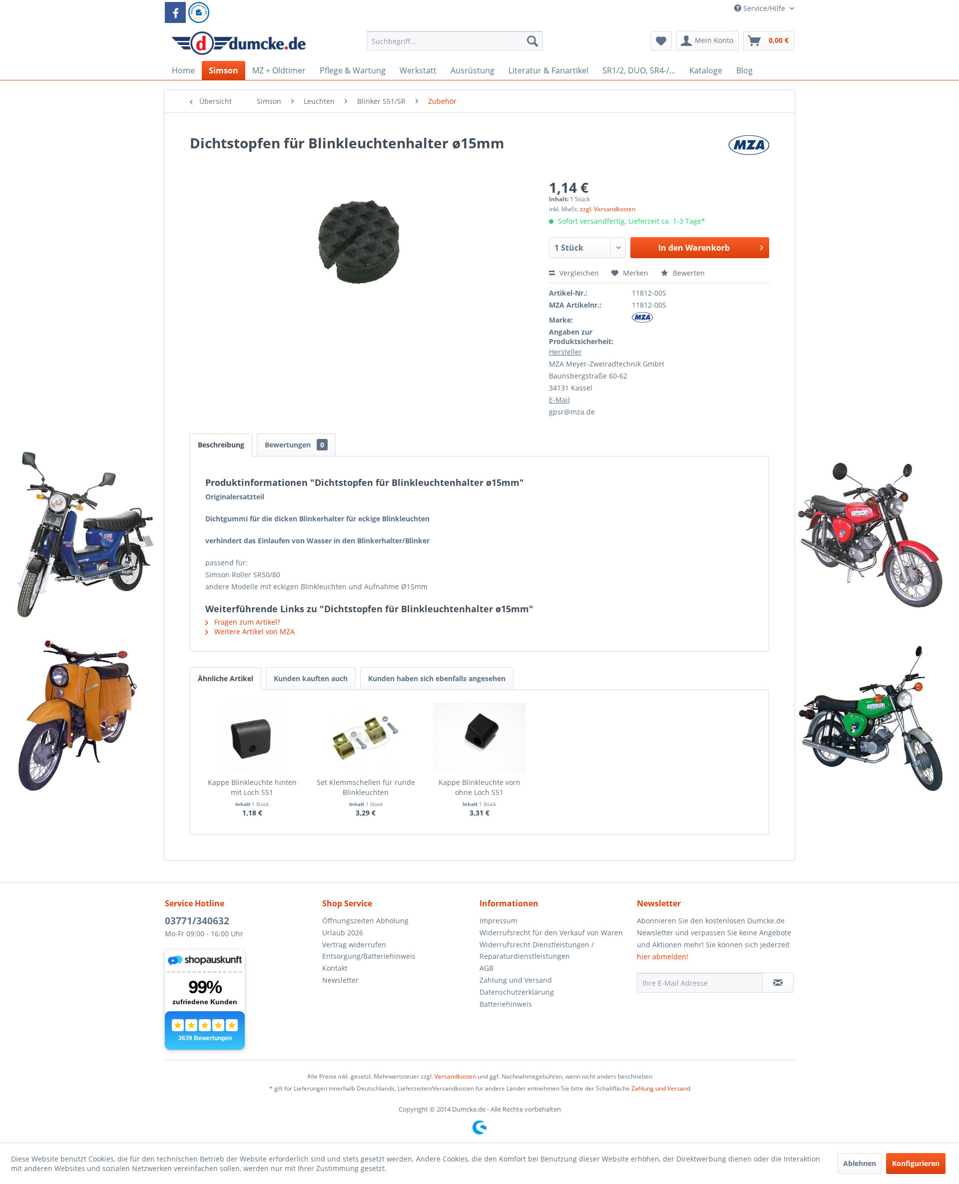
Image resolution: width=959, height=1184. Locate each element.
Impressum (498, 920)
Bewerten (688, 273)
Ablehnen (859, 1163)
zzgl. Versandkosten (607, 209)
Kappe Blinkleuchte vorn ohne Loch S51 (479, 787)
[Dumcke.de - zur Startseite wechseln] (238, 43)
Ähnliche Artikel (225, 678)
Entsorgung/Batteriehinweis (369, 956)
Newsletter (340, 980)
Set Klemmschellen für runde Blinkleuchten (366, 787)
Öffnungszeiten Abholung (365, 920)
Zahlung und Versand (516, 980)
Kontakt (335, 968)
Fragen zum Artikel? (246, 622)
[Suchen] (532, 41)
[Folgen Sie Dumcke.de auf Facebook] (175, 12)
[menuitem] (455, 45)
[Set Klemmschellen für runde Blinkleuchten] (366, 738)
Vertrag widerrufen (354, 944)
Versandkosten (455, 1076)
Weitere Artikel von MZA (253, 631)
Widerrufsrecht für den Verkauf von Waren (551, 932)
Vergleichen (578, 273)
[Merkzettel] (661, 41)
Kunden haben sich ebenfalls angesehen (436, 678)
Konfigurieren (916, 1163)
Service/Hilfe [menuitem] (764, 8)
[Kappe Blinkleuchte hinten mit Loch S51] (252, 738)
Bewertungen (294, 444)
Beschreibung (221, 444)
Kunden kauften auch (311, 678)
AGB (486, 968)
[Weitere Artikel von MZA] (748, 152)
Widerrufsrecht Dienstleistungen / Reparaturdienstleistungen (537, 950)
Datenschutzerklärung (517, 992)
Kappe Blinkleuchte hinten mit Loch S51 (252, 787)
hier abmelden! (662, 956)
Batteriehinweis (506, 1004)
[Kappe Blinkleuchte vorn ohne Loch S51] (479, 738)
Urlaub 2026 (342, 932)
